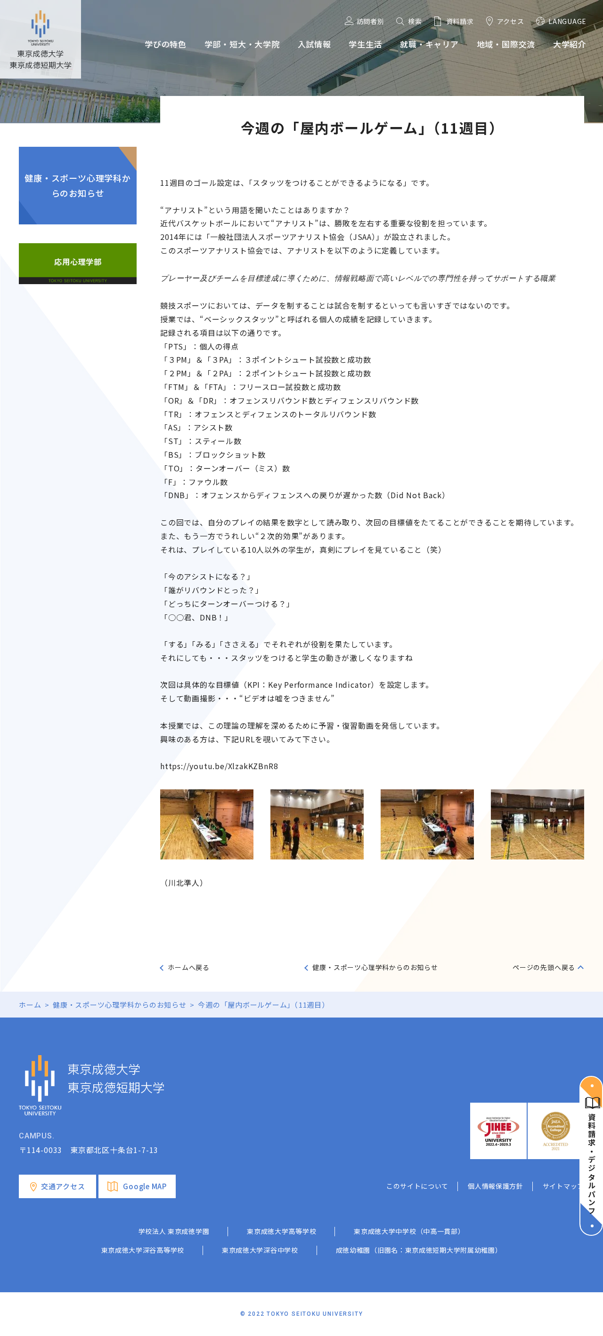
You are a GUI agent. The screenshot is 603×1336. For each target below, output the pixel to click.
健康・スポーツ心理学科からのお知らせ (77, 185)
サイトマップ (563, 1186)
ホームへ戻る (189, 967)
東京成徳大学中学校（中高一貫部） (409, 1231)
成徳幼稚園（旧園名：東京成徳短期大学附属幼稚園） (419, 1250)
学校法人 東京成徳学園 (174, 1231)
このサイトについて (417, 1186)
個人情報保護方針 (495, 1186)
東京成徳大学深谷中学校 (260, 1250)
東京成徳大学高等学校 (281, 1231)
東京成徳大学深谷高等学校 (142, 1250)
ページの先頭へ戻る (544, 967)
